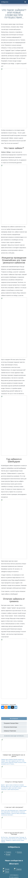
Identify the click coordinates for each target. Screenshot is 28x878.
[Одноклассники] (5, 707)
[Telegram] (15, 707)
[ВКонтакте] (2, 707)
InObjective (4, 2)
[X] (12, 707)
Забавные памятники (10, 731)
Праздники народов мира (11, 723)
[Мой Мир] (9, 707)
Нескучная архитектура (10, 727)
